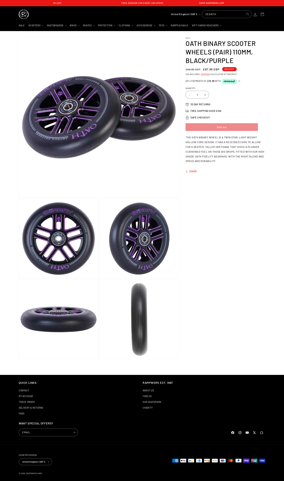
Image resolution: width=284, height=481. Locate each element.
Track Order (27, 402)
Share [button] (193, 171)
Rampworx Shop (34, 473)
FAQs (21, 413)
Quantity (191, 88)
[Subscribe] (74, 432)
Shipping (205, 74)
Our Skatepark (152, 402)
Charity (148, 407)
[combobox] (226, 14)
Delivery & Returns (31, 407)
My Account (26, 396)
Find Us (147, 396)
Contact (24, 390)
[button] (35, 25)
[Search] (247, 14)
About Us (148, 390)
